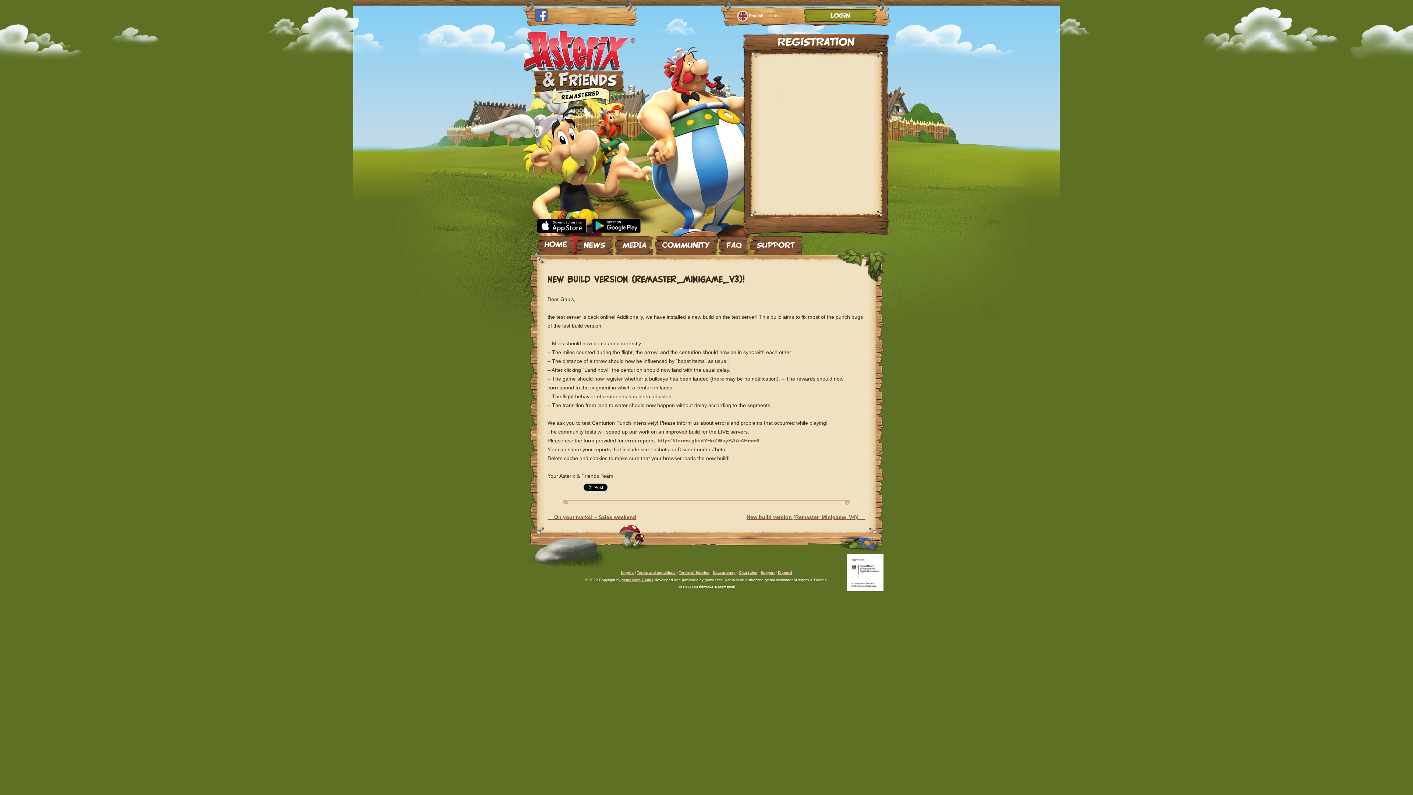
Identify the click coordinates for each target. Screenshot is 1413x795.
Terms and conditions (656, 572)
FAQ (733, 242)
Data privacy (724, 572)
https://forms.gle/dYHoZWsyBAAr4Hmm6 (708, 441)
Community (686, 242)
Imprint (627, 572)
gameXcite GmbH (637, 580)
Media (634, 242)
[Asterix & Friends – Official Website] (580, 102)
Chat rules (748, 572)
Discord (785, 572)
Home (555, 242)
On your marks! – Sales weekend (592, 517)
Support (776, 242)
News (594, 242)
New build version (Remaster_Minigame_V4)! (806, 517)
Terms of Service (694, 572)
